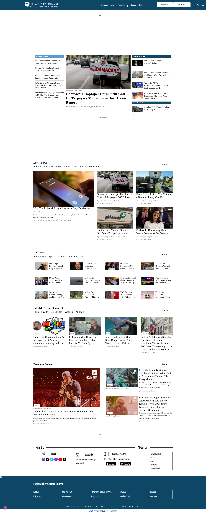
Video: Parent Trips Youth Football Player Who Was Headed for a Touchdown (92, 297)
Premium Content (43, 364)
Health (44, 311)
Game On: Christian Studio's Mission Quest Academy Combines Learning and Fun (48, 340)
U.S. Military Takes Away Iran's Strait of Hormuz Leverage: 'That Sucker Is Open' (92, 283)
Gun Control (79, 166)
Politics (37, 166)
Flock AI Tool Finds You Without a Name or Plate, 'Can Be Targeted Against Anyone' (154, 197)
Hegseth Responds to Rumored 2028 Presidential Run (48, 69)
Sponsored (153, 496)
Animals (79, 311)
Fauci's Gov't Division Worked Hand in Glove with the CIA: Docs (162, 268)
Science (123, 491)
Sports (52, 256)
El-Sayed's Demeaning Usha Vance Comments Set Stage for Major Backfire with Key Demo (153, 233)
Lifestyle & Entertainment (48, 307)
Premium (104, 5)
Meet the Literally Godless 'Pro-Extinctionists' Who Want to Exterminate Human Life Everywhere (155, 374)
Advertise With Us (155, 468)
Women (69, 311)
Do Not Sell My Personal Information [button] (133, 506)
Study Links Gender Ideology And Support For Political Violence (156, 75)
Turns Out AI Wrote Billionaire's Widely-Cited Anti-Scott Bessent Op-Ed (157, 85)
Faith (36, 311)
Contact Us (153, 457)
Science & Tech (76, 256)
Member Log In (182, 4)
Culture (62, 256)
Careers (152, 461)
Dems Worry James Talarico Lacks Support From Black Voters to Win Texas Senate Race (57, 284)
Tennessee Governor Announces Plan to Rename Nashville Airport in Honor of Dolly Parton (163, 298)
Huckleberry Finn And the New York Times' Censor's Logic (48, 62)
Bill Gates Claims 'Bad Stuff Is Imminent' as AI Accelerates (48, 76)
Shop (141, 5)
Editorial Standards (155, 454)
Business (48, 166)
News (113, 5)
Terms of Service (117, 506)
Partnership (153, 464)
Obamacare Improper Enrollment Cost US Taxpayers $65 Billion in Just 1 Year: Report (97, 98)
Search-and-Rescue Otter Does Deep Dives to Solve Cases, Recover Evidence (119, 340)
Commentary (123, 5)
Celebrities (56, 311)
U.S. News (39, 252)
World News (67, 491)
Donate (133, 5)
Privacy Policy (100, 506)
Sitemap (108, 506)
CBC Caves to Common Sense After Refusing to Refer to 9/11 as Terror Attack (49, 85)
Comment (95, 106)
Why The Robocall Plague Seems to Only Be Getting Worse (128, 281)
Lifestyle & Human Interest (101, 491)
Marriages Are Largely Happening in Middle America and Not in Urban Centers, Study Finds (49, 95)
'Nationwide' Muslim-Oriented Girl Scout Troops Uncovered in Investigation (114, 233)
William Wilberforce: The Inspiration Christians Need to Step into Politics (157, 96)
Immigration (39, 256)
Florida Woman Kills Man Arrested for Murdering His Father (163, 281)
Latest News (40, 162)
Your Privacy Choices (105, 510)
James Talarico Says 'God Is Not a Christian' (155, 62)
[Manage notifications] (5, 508)
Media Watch (63, 166)
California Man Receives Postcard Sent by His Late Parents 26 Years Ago (83, 340)
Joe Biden (93, 166)
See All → (167, 164)
